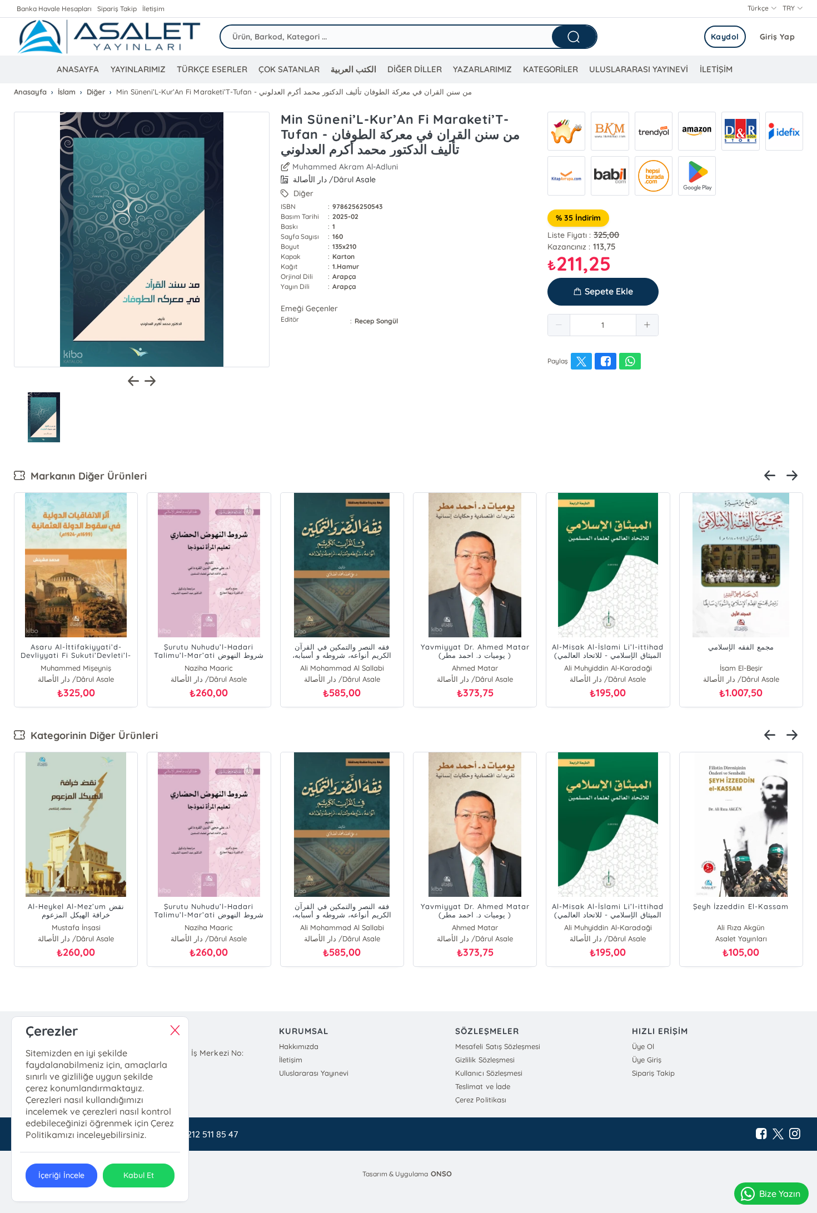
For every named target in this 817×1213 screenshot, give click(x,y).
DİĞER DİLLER (414, 69)
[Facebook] (761, 1134)
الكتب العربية (353, 69)
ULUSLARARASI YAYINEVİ (638, 69)
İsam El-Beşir (741, 667)
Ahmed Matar (475, 667)
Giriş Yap (777, 37)
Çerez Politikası (480, 1099)
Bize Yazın (779, 1193)
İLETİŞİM (716, 69)
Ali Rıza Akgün (741, 927)
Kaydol (725, 37)
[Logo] (108, 37)
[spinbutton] (603, 325)
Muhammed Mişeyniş (76, 667)
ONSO (441, 1173)
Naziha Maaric (209, 667)
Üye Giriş (646, 1059)
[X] (778, 1134)
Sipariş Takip (117, 8)
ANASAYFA (78, 69)
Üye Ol (643, 1046)
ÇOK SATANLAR (289, 69)
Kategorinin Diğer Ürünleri (91, 735)
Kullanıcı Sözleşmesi (488, 1073)
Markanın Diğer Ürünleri (86, 476)
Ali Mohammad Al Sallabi (342, 667)
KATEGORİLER (550, 69)
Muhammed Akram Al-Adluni (345, 166)
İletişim (153, 8)
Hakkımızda (298, 1046)
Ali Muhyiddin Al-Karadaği (607, 667)
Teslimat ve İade (482, 1086)
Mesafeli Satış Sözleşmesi (497, 1046)
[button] (559, 325)
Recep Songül (376, 321)
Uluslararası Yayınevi (313, 1073)
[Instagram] (794, 1134)
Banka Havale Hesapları (54, 8)
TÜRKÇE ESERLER (212, 69)
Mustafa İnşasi (76, 927)
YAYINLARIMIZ (138, 69)
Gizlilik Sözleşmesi (484, 1059)
